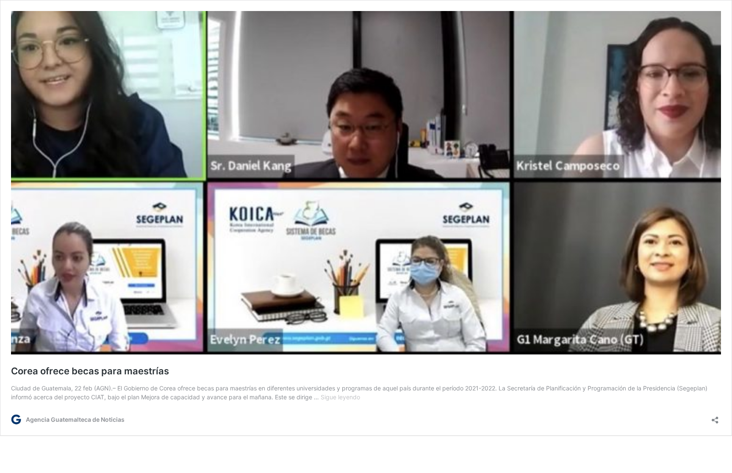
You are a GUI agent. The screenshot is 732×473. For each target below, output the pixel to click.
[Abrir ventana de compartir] (715, 417)
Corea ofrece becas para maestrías (90, 370)
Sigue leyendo (340, 397)
